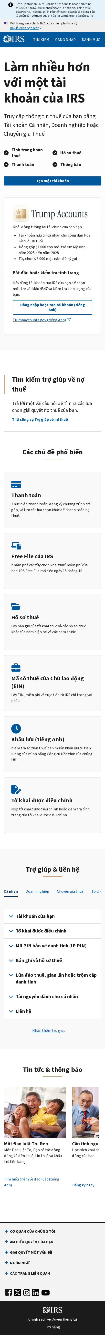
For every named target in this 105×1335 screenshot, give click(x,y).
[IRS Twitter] (17, 1291)
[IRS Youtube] (45, 1291)
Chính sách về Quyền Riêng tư (52, 1319)
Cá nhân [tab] (11, 891)
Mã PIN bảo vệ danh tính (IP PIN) (51, 945)
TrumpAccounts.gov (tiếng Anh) (39, 319)
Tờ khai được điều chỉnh (41, 931)
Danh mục (91, 39)
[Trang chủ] (13, 38)
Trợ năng (52, 1327)
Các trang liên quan (30, 1273)
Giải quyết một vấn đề (31, 1252)
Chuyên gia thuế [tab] (70, 891)
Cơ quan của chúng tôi (32, 1231)
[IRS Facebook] (8, 1291)
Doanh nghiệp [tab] (37, 891)
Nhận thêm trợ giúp (48, 1030)
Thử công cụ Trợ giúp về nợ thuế (40, 419)
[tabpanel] (52, 964)
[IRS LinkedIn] (36, 1291)
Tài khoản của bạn (35, 916)
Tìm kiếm (41, 39)
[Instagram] (26, 1291)
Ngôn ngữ (20, 1262)
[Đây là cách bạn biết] (52, 26)
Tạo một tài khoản (52, 180)
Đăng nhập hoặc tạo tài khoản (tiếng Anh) (52, 307)
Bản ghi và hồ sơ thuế (39, 960)
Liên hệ (23, 1011)
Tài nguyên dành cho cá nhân (47, 996)
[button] (65, 39)
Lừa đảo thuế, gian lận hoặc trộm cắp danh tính (56, 978)
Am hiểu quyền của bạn (31, 1241)
